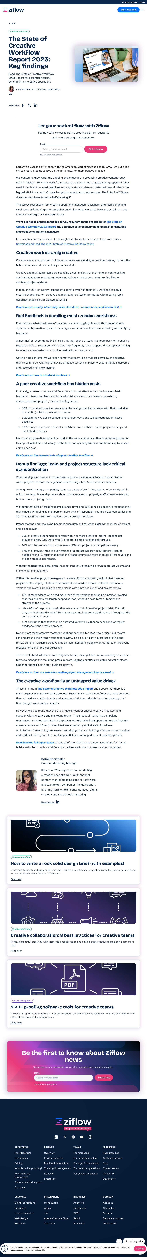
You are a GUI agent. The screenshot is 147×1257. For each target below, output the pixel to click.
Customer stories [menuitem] (112, 1158)
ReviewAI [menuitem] (49, 1173)
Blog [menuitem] (105, 1163)
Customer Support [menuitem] (130, 2)
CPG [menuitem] (76, 1213)
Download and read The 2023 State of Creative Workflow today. (55, 243)
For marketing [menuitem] (81, 1152)
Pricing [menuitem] (18, 1163)
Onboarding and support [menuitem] (28, 1182)
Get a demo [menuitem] (21, 1158)
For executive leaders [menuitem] (86, 1173)
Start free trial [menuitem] (23, 1152)
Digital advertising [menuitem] (25, 1202)
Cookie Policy (28, 1250)
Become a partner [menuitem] (113, 1218)
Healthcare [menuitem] (80, 1208)
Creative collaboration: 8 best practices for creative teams (73, 935)
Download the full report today (36, 742)
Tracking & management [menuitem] (57, 1168)
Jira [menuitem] (46, 1213)
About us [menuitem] (108, 1202)
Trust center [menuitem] (110, 1223)
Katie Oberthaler (24, 89)
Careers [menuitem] (107, 1213)
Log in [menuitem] (142, 2)
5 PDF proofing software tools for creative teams (62, 1007)
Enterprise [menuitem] (50, 1178)
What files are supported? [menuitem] (22, 1175)
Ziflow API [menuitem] (108, 1173)
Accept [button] (140, 1248)
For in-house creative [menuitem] (85, 1158)
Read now (16, 879)
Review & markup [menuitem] (54, 1158)
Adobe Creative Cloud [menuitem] (56, 1218)
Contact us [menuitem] (109, 1208)
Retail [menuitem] (77, 1218)
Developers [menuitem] (109, 1178)
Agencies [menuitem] (79, 1202)
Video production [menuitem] (24, 1213)
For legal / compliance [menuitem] (86, 1163)
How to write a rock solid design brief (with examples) (67, 863)
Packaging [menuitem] (20, 1208)
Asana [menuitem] (47, 1208)
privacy (54, 1084)
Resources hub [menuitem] (111, 1152)
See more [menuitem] (20, 1223)
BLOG (14, 23)
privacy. (59, 155)
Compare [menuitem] (20, 1187)
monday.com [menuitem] (51, 1202)
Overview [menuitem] (49, 1152)
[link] (13, 11)
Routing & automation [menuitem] (56, 1163)
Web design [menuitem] (21, 1218)
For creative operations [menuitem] (87, 1168)
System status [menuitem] (111, 1168)
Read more (47, 802)
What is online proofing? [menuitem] (28, 1168)
